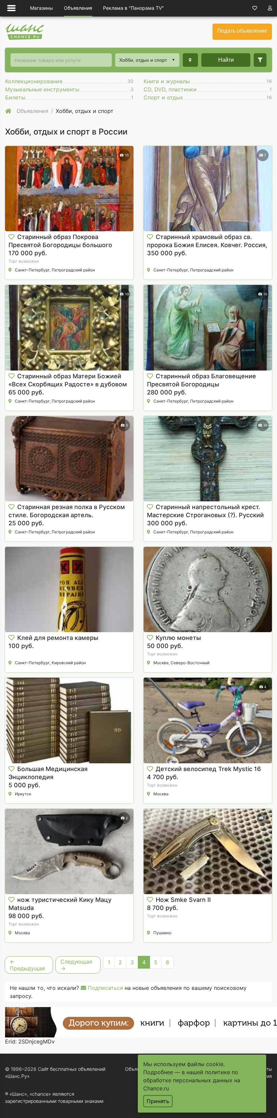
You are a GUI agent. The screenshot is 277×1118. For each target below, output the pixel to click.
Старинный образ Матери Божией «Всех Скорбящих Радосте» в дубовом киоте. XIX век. (67, 384)
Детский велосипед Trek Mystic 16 (208, 768)
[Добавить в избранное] (11, 237)
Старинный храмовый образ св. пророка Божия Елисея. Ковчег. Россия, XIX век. (207, 245)
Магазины (41, 8)
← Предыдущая (27, 965)
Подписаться (104, 987)
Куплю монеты (178, 637)
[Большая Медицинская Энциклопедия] (69, 720)
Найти (226, 60)
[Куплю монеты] (208, 589)
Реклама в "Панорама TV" (133, 8)
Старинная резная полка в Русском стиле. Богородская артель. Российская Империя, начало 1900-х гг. (68, 515)
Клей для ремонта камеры (57, 637)
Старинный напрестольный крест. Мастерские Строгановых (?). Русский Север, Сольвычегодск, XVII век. (205, 515)
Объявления (78, 8)
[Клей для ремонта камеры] (69, 589)
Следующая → (76, 965)
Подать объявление (242, 31)
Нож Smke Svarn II (183, 899)
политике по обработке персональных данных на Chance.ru (191, 1080)
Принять (158, 1101)
